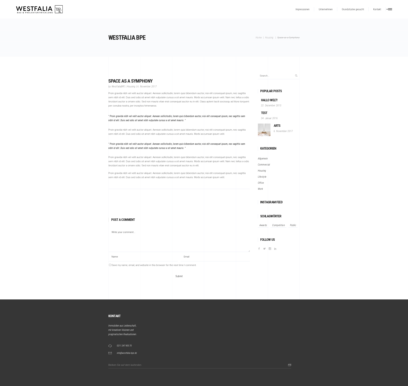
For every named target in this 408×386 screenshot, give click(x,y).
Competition (278, 225)
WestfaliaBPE (118, 86)
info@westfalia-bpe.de (127, 353)
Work (260, 188)
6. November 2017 (147, 86)
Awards (263, 225)
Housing (269, 37)
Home (259, 37)
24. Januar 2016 (269, 118)
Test (264, 113)
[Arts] (264, 130)
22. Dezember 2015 (271, 105)
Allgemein (263, 158)
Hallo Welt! (269, 100)
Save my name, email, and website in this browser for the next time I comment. (154, 265)
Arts (277, 126)
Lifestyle (262, 176)
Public (293, 225)
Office (261, 182)
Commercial (264, 164)
